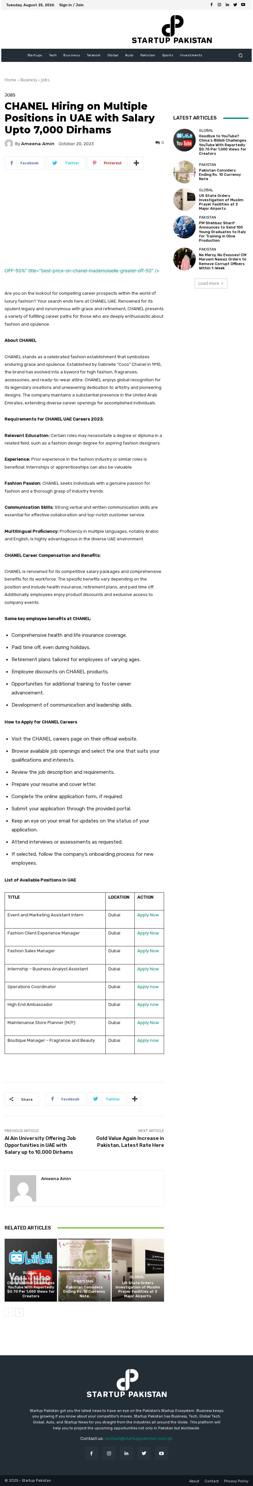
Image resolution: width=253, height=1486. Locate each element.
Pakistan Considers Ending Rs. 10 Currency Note (84, 1291)
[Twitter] (235, 5)
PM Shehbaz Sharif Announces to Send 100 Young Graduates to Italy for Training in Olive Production (222, 232)
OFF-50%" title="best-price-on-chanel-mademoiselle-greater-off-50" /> (82, 270)
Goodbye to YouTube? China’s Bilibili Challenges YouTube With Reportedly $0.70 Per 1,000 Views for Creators (31, 1287)
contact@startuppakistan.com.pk (139, 1438)
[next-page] (19, 1312)
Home (10, 80)
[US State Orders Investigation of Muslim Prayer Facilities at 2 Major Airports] (138, 1270)
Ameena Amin (37, 144)
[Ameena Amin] (10, 143)
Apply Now (148, 914)
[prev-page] (9, 1312)
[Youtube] (243, 5)
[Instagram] (219, 5)
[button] (240, 55)
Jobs (45, 80)
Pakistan (83, 1281)
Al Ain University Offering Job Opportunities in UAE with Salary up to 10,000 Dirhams (40, 1145)
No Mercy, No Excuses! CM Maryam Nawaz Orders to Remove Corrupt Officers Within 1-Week (222, 261)
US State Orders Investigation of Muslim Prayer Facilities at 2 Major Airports (138, 1289)
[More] (136, 163)
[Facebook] (211, 5)
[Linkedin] (227, 5)
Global (30, 1273)
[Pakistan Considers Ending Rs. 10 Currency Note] (84, 1270)
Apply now (147, 986)
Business (28, 80)
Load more (208, 283)
